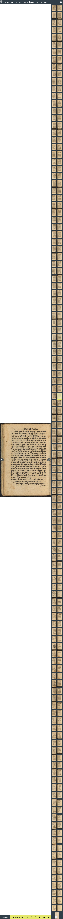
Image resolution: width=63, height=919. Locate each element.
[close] (61, 2)
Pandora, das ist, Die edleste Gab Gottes (26, 2)
